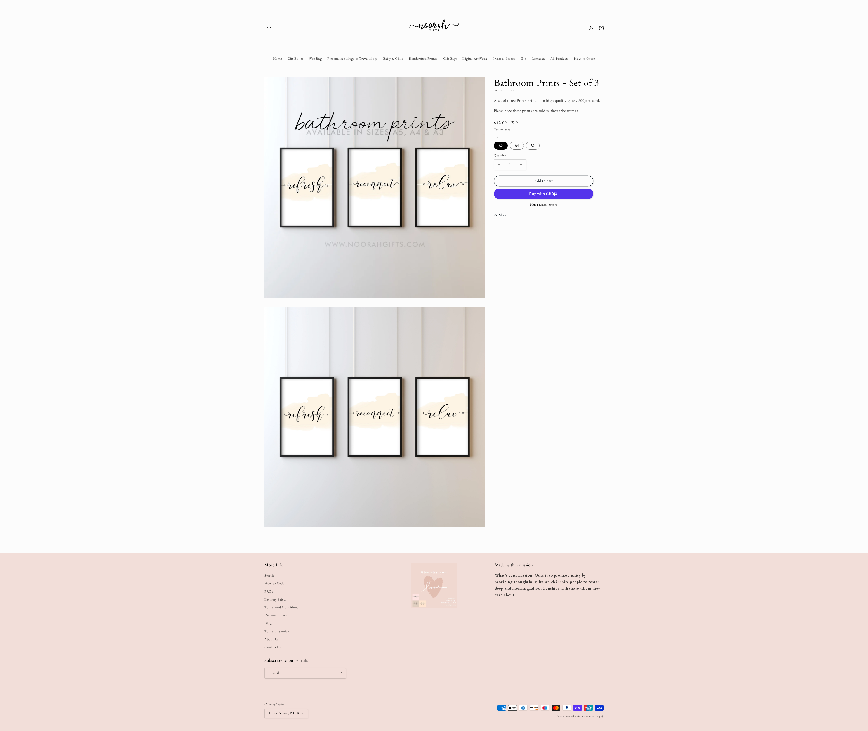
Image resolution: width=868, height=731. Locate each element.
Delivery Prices (275, 599)
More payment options (543, 204)
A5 (533, 145)
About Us (271, 639)
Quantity (500, 156)
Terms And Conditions (281, 607)
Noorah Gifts (573, 716)
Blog (268, 623)
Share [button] (503, 215)
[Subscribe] (341, 673)
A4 (517, 145)
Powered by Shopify (592, 716)
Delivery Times (275, 615)
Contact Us (272, 647)
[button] (269, 28)
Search (269, 575)
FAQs (268, 591)
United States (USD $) (284, 713)
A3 (501, 145)
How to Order (274, 583)
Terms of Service (276, 631)
